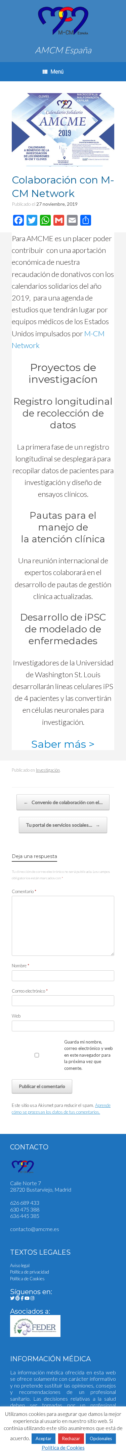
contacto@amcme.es (34, 1229)
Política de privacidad (29, 1272)
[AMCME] (63, 21)
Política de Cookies (27, 1278)
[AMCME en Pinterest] (18, 1298)
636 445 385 (24, 1215)
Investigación (48, 770)
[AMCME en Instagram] (32, 1298)
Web (16, 1016)
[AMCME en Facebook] (23, 1298)
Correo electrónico (30, 991)
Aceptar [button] (43, 1438)
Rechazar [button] (71, 1438)
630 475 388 (24, 1209)
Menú (57, 71)
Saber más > (63, 744)
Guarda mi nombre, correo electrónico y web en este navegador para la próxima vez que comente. (88, 1055)
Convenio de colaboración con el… (63, 802)
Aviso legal (20, 1265)
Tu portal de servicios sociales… (63, 825)
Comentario (24, 891)
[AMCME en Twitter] (12, 1298)
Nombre (20, 965)
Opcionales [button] (101, 1438)
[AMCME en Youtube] (28, 1298)
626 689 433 (24, 1202)
